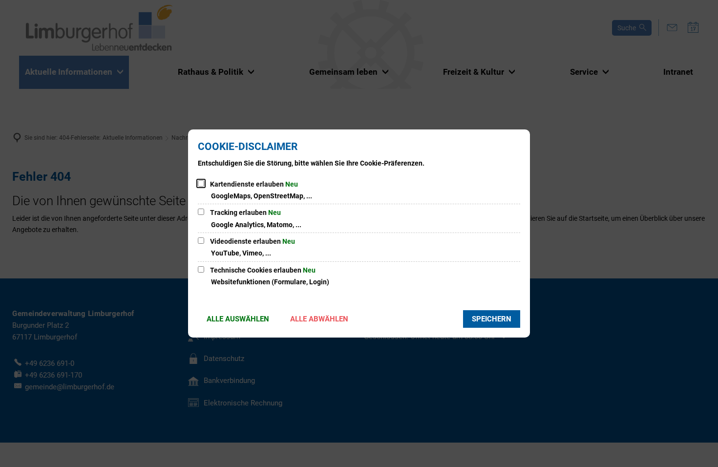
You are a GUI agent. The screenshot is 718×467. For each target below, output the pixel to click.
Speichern (491, 319)
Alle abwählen (319, 319)
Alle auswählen (238, 319)
